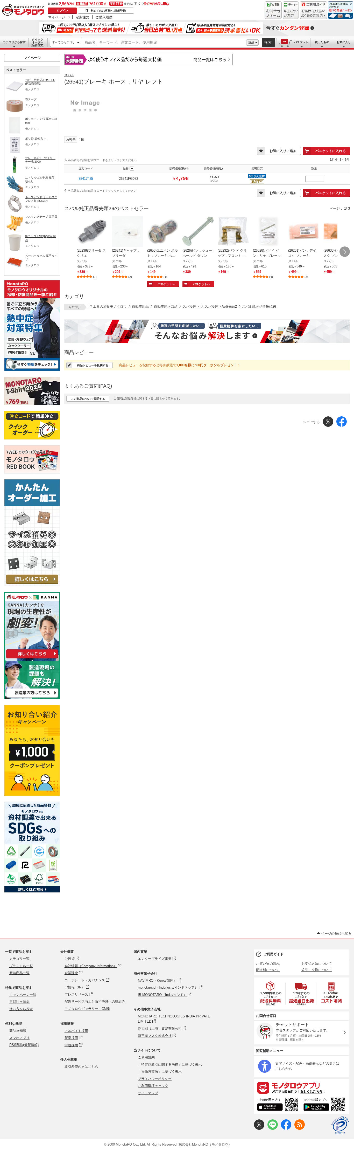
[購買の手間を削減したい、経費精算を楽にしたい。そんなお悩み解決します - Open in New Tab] (207, 331)
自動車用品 (140, 306)
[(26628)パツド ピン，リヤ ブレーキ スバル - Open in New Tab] (268, 232)
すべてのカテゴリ (63, 42)
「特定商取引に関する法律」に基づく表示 (170, 1064)
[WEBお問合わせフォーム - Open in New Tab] (273, 10)
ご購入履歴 (104, 17)
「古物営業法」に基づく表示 (160, 1071)
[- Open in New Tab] (271, 993)
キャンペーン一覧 (22, 995)
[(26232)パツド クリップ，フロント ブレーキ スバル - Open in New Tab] (233, 232)
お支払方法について (316, 964)
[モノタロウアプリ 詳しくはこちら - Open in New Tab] (301, 1087)
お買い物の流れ (268, 964)
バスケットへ (166, 284)
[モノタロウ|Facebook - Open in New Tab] (286, 1129)
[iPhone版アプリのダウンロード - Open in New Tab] (277, 1105)
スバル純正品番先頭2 (221, 306)
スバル (69, 75)
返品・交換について (316, 970)
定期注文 (82, 17)
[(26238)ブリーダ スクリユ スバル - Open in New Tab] (92, 232)
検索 (268, 42)
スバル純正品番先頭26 (259, 306)
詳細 (251, 42)
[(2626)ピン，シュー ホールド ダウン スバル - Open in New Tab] (198, 232)
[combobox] (164, 42)
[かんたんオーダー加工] (32, 585)
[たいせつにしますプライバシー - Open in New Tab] (340, 1125)
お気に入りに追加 (283, 151)
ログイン (62, 10)
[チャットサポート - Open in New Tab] (291, 10)
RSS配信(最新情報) (24, 1045)
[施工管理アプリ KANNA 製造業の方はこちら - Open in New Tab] (32, 697)
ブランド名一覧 (21, 966)
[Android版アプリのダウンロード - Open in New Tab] (325, 1105)
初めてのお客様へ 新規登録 (108, 10)
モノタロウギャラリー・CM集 (87, 1009)
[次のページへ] (344, 251)
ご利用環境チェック (153, 1086)
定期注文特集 (19, 1002)
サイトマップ (148, 1093)
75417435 (86, 179)
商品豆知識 (17, 1030)
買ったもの (322, 42)
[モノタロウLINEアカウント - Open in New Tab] (272, 1129)
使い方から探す (21, 1009)
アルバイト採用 (76, 1031)
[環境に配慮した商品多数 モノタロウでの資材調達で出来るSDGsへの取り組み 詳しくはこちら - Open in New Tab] (32, 891)
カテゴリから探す (14, 42)
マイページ (56, 17)
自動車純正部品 (166, 306)
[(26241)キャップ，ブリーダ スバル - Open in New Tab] (127, 232)
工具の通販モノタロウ (110, 306)
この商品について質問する (88, 398)
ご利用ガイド (273, 954)
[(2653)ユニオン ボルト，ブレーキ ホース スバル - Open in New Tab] (162, 232)
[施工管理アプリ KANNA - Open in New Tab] (32, 658)
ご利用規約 (146, 1057)
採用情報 (67, 1023)
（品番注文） (37, 42)
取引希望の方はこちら (81, 1067)
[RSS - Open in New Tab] (299, 1129)
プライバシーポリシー (155, 1079)
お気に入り (344, 42)
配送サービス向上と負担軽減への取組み (95, 1001)
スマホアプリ (19, 1038)
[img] (24, 10)
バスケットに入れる (330, 151)
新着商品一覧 (19, 973)
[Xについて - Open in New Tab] (259, 1129)
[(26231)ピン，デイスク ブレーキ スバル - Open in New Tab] (303, 232)
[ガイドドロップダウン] (313, 13)
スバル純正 (191, 306)
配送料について (268, 970)
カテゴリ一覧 (19, 959)
